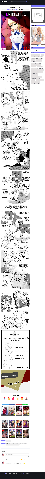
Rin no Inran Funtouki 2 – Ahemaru (26, 415)
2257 (7, 473)
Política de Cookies (15, 473)
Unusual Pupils (34, 83)
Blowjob (33, 58)
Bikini (41, 56)
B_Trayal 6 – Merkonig (5, 415)
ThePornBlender (26, 473)
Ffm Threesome (34, 63)
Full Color (39, 63)
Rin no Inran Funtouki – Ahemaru (12, 415)
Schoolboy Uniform (35, 75)
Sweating (38, 80)
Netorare (25, 443)
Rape (36, 73)
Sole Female (34, 78)
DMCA (10, 473)
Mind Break (21, 443)
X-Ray (39, 83)
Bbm (7, 443)
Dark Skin (10, 443)
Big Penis (38, 56)
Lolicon (42, 66)
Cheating (41, 58)
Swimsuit (42, 80)
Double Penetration (35, 61)
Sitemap (21, 473)
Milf (32, 68)
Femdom (40, 61)
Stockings (33, 80)
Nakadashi (33, 71)
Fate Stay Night (15, 9)
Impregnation (17, 443)
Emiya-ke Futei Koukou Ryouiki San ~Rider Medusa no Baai (19, 415)
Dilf (13, 443)
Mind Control (41, 68)
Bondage (37, 58)
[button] (32, 36)
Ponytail (33, 73)
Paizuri (42, 71)
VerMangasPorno (9, 9)
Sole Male (38, 78)
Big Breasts (34, 56)
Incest (38, 66)
